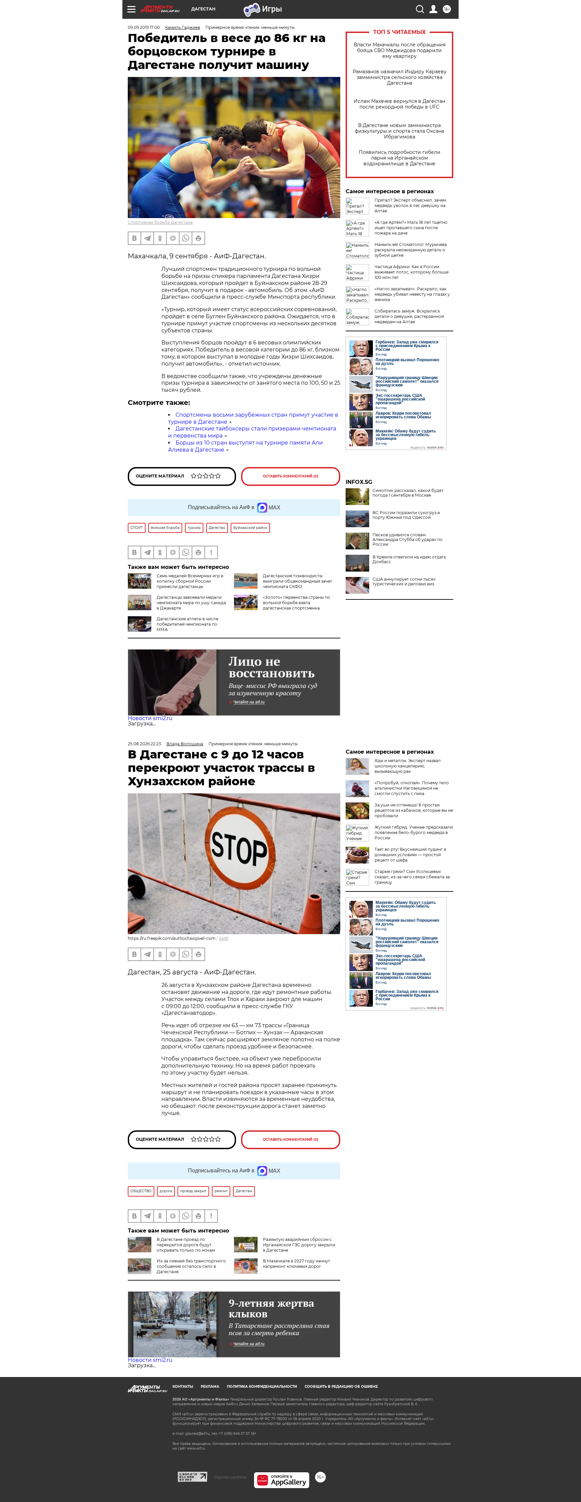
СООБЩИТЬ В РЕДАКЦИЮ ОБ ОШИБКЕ (341, 1386)
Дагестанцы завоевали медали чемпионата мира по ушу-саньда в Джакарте (191, 603)
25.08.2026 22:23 (144, 743)
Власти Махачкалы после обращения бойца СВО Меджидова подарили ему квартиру (400, 50)
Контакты (182, 1386)
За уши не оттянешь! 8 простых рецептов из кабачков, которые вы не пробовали (414, 810)
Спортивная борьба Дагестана (160, 222)
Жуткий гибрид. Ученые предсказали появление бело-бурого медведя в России (414, 832)
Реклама (210, 1386)
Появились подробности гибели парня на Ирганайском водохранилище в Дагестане (399, 158)
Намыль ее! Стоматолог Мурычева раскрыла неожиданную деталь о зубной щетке (411, 250)
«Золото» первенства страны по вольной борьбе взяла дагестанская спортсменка (296, 603)
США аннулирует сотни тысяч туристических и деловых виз (404, 581)
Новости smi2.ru (150, 718)
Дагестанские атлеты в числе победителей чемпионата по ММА (187, 624)
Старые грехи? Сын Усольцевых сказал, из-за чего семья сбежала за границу (412, 877)
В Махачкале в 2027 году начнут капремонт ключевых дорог (296, 1263)
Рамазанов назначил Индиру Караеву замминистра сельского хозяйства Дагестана (400, 77)
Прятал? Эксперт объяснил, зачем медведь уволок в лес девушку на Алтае (410, 205)
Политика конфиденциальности (262, 1386)
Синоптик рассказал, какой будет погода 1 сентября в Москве (408, 493)
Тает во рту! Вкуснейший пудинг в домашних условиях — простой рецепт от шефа (410, 855)
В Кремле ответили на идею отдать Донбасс (409, 559)
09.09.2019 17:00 (144, 27)
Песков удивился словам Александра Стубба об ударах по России (407, 540)
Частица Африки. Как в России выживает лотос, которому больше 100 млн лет (412, 272)
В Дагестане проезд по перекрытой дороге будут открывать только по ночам (186, 1245)
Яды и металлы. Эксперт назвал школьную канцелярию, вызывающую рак (408, 766)
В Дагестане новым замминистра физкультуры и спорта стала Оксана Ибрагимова (399, 131)
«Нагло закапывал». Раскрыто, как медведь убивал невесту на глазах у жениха (412, 294)
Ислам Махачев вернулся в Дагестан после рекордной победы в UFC (399, 104)
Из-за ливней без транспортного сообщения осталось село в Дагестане (191, 1266)
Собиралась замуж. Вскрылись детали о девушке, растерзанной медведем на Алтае (409, 316)
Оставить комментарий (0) (290, 476)
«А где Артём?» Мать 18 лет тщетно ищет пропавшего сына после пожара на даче (411, 228)
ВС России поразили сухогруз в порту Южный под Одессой (406, 515)
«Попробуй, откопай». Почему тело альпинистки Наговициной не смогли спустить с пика (412, 788)
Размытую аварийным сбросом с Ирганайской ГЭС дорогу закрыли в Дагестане (299, 1245)
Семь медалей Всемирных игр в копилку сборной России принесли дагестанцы (190, 581)
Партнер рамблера (230, 1477)
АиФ (223, 938)
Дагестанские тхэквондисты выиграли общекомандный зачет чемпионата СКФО (297, 581)
